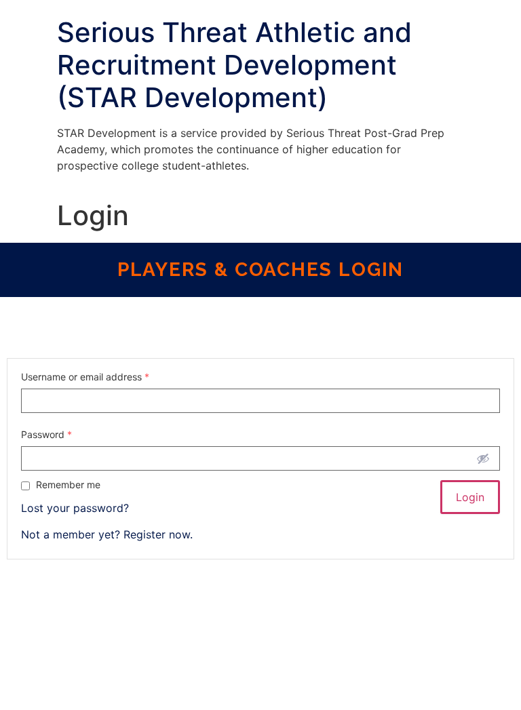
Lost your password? (75, 508)
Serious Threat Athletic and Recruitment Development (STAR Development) (234, 65)
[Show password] (483, 458)
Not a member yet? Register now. (107, 534)
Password (46, 434)
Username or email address (85, 377)
